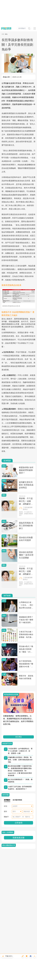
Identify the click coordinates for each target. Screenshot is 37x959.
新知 (6, 34)
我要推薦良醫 (18, 838)
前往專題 (18, 737)
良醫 (3, 34)
